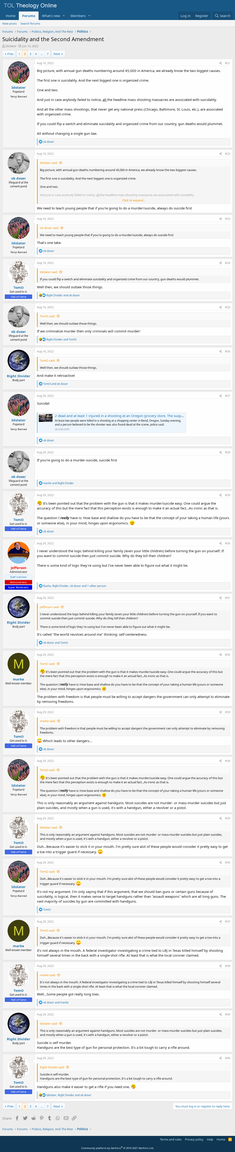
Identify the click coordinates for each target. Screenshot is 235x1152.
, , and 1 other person (74, 586)
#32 (227, 655)
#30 (227, 543)
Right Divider (18, 376)
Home (10, 15)
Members (78, 15)
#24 (227, 263)
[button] (64, 15)
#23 (227, 219)
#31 (227, 598)
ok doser (18, 178)
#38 (227, 966)
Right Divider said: (52, 1067)
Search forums (30, 23)
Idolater (11, 46)
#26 (227, 351)
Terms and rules (171, 1139)
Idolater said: (49, 163)
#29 (227, 495)
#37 (227, 921)
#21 (227, 63)
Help (210, 1139)
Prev (10, 54)
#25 (227, 307)
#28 (227, 452)
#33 (227, 712)
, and (68, 1095)
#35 (227, 818)
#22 (227, 154)
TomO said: (47, 316)
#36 (227, 862)
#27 (227, 396)
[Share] (221, 63)
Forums (28, 15)
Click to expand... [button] (133, 200)
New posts (9, 23)
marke (18, 679)
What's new (51, 15)
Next (56, 54)
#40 (227, 1058)
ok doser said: (49, 228)
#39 (227, 1014)
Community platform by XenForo (117, 1148)
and (63, 295)
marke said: (48, 721)
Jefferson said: (49, 607)
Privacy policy (194, 1139)
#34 (227, 761)
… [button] (42, 54)
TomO (19, 287)
